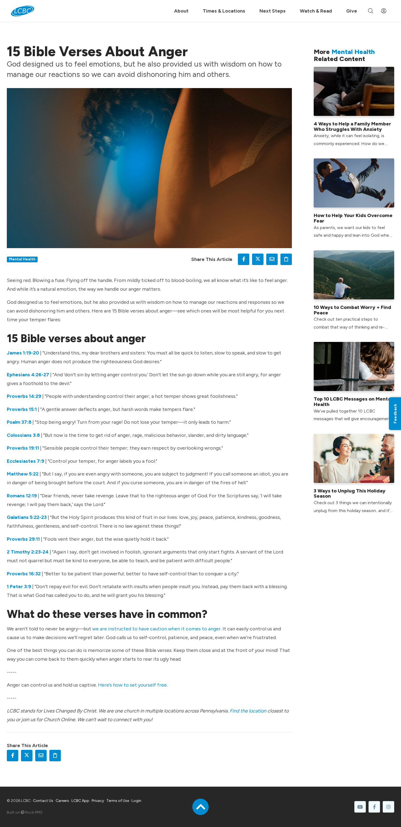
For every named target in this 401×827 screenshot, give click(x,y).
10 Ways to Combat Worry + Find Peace (352, 310)
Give (351, 11)
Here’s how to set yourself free (132, 685)
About (181, 11)
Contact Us (43, 800)
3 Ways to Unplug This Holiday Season (349, 493)
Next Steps (272, 11)
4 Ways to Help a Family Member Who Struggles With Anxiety (352, 126)
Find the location (248, 711)
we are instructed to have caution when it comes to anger (156, 629)
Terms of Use (117, 800)
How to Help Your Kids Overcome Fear (353, 218)
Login (136, 800)
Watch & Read (316, 11)
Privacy (98, 800)
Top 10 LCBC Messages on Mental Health (353, 401)
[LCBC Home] (22, 11)
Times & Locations (224, 11)
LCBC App (80, 800)
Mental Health (22, 259)
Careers (62, 800)
